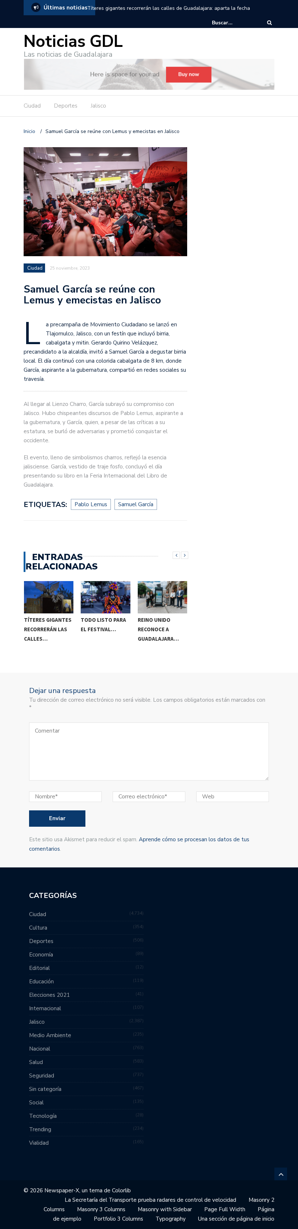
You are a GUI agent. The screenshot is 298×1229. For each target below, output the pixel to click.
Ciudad (32, 105)
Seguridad (41, 1075)
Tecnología (43, 1116)
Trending (40, 1129)
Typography (171, 1218)
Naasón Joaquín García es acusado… (160, 629)
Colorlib (121, 1190)
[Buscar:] (234, 23)
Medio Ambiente (50, 1035)
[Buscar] (269, 23)
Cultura (38, 927)
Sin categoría (45, 1089)
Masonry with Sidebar (165, 1209)
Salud (36, 1062)
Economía (41, 954)
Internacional (45, 1008)
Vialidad (39, 1143)
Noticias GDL (73, 42)
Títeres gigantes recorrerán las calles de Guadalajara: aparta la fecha (168, 8)
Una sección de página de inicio (236, 1218)
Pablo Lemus (90, 504)
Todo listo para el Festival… (46, 624)
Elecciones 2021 (49, 995)
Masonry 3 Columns (101, 1209)
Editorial (39, 968)
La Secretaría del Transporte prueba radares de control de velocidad (150, 1200)
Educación (41, 981)
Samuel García (135, 504)
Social (36, 1102)
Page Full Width (224, 1209)
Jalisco (98, 105)
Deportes (65, 105)
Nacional (39, 1048)
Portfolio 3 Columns (118, 1218)
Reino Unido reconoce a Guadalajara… (101, 629)
